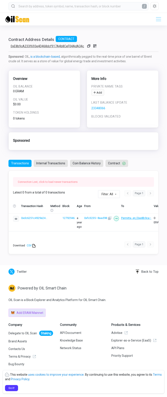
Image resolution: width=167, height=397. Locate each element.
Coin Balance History (87, 163)
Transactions (20, 163)
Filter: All (107, 194)
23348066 (98, 108)
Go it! (11, 388)
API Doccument (70, 333)
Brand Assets (17, 341)
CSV (29, 245)
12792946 (68, 218)
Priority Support (122, 355)
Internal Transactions (50, 163)
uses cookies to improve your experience (56, 374)
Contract (114, 163)
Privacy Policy (20, 379)
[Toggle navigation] (157, 19)
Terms (157, 374)
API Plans (117, 348)
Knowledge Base (71, 340)
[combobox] (78, 6)
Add (99, 92)
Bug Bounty (16, 364)
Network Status (70, 348)
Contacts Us (16, 349)
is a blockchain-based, (45, 56)
